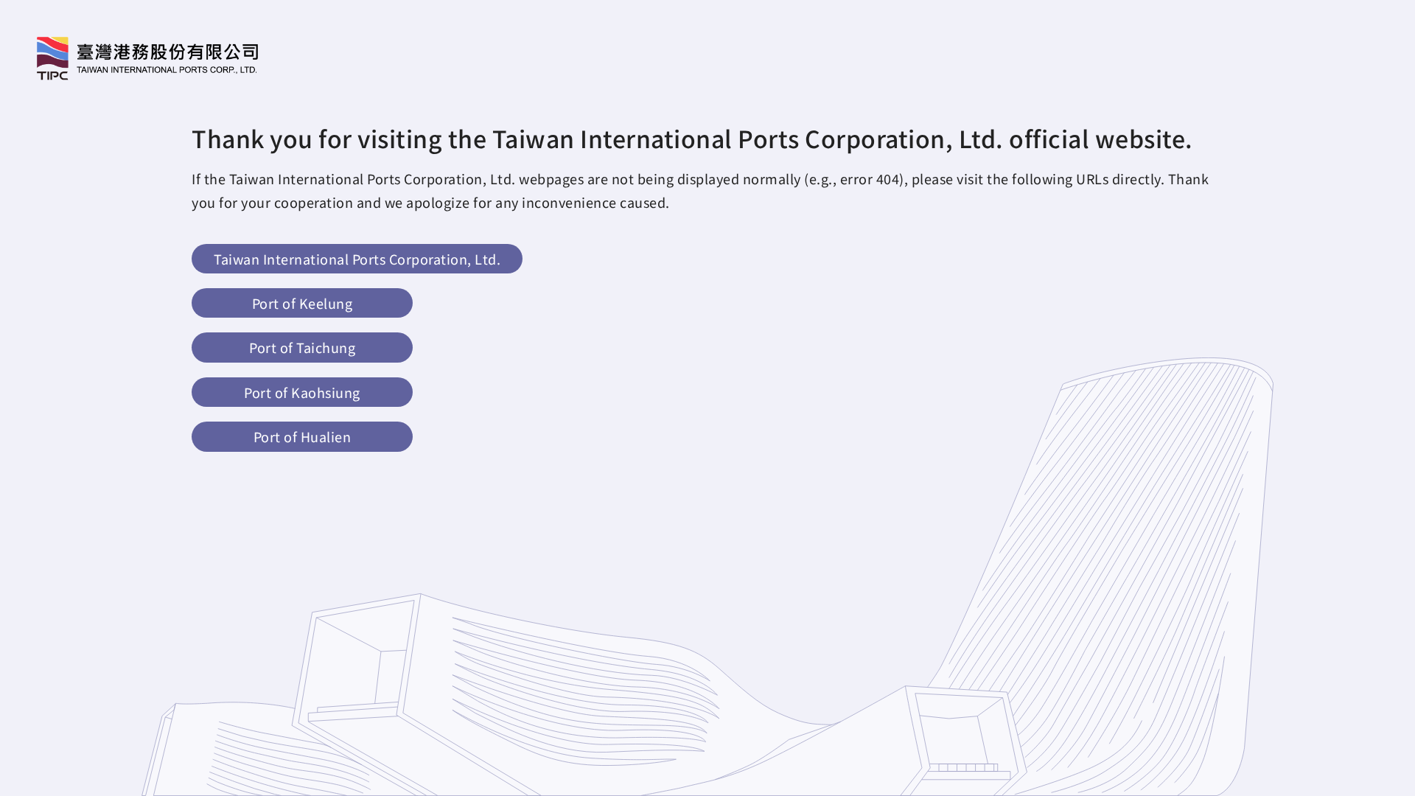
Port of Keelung (302, 303)
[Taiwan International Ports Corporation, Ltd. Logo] (147, 58)
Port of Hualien (303, 436)
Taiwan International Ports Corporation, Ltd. (357, 258)
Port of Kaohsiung (302, 392)
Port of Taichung (302, 347)
